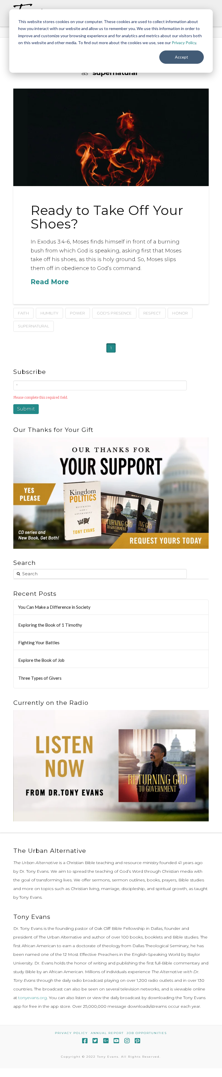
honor (180, 313)
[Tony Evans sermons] (111, 765)
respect (152, 313)
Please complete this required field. (40, 398)
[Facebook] (84, 1041)
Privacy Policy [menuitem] (71, 1033)
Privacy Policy (184, 42)
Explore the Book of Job (41, 660)
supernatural (33, 326)
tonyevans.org (32, 997)
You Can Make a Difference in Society (54, 607)
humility (49, 313)
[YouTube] (116, 1041)
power (77, 313)
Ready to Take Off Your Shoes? (107, 217)
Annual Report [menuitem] (107, 1033)
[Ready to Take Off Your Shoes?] (111, 137)
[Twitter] (95, 1041)
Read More (50, 282)
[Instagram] (127, 1041)
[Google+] (105, 1041)
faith (23, 313)
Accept (181, 57)
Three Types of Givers (40, 678)
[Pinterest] (137, 1041)
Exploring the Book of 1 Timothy (50, 625)
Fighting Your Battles (39, 642)
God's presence (114, 313)
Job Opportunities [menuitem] (147, 1033)
